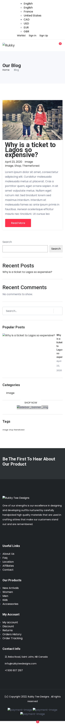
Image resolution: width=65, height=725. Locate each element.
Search (7, 242)
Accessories (10, 604)
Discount (8, 626)
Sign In (32, 35)
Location (8, 562)
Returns (7, 630)
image (9, 166)
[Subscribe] (57, 311)
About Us (8, 554)
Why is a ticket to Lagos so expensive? (30, 150)
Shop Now (30, 402)
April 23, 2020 (13, 162)
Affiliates (8, 566)
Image (29, 162)
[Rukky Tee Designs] (8, 45)
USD (26, 23)
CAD (27, 19)
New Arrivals (10, 588)
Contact (8, 570)
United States (32, 15)
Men (5, 596)
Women (7, 592)
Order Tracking (12, 638)
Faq (4, 558)
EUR (26, 27)
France (28, 11)
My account (10, 622)
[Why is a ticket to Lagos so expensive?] (28, 335)
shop (17, 166)
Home (6, 70)
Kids (5, 600)
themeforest (31, 166)
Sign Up (44, 35)
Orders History (12, 634)
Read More (18, 223)
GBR (26, 31)
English (28, 3)
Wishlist (21, 35)
